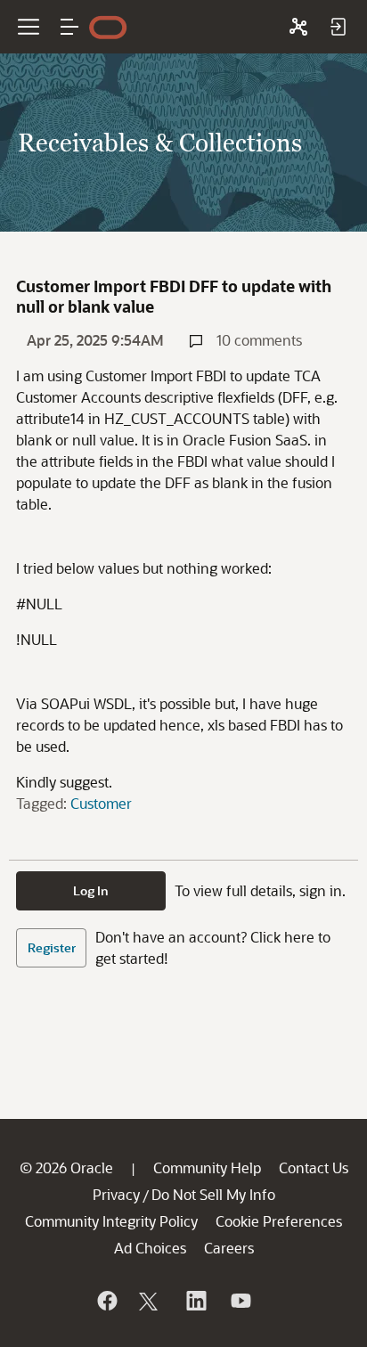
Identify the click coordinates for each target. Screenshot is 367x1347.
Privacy (116, 1194)
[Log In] (337, 26)
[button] (69, 26)
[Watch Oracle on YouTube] (239, 1300)
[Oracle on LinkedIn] (195, 1300)
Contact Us (313, 1167)
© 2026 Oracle (66, 1167)
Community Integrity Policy (111, 1221)
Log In (91, 890)
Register (52, 947)
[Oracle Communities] (298, 26)
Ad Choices (150, 1247)
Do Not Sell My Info (213, 1194)
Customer (101, 803)
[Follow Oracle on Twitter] (150, 1300)
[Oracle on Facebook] (106, 1300)
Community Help (207, 1167)
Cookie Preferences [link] (279, 1221)
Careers (229, 1247)
